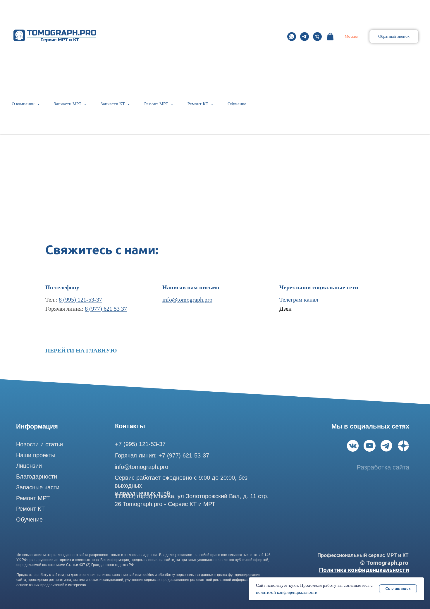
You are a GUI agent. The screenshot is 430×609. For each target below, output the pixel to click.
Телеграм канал (298, 299)
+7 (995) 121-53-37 (140, 444)
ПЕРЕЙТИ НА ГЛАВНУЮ (81, 350)
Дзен (285, 308)
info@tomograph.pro (187, 299)
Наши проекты (35, 455)
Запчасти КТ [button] (113, 104)
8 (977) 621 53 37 (106, 308)
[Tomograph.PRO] (291, 36)
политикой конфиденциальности (286, 592)
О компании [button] (24, 104)
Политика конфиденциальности (364, 570)
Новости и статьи (39, 444)
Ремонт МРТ (33, 498)
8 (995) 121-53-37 (80, 299)
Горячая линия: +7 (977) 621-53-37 (162, 455)
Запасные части (37, 487)
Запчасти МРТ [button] (68, 104)
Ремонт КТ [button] (198, 104)
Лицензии (29, 465)
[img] (353, 446)
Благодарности (36, 476)
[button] (393, 36)
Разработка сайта (383, 467)
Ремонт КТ (30, 508)
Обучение (237, 104)
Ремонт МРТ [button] (156, 104)
